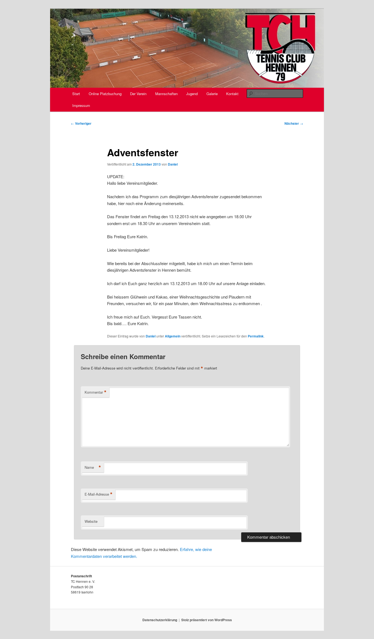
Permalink (256, 336)
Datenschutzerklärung (159, 619)
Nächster (293, 123)
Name (93, 467)
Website (91, 521)
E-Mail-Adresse (99, 494)
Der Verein (138, 93)
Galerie (212, 93)
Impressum (81, 105)
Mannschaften (166, 93)
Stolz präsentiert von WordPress (206, 619)
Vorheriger (81, 123)
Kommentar (96, 392)
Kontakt (232, 93)
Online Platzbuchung (105, 93)
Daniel (173, 164)
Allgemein (172, 336)
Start (76, 93)
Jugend (192, 93)
